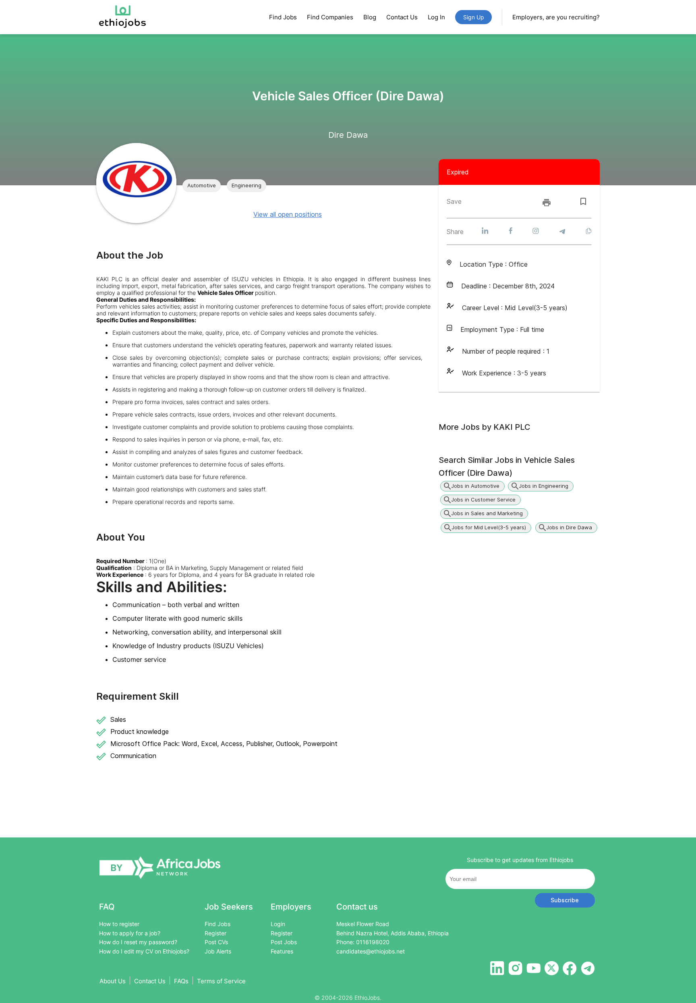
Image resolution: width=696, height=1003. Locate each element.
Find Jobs (283, 17)
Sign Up (473, 17)
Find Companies (330, 17)
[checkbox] (583, 201)
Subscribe (565, 900)
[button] (201, 185)
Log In (436, 17)
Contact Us (402, 17)
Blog (369, 17)
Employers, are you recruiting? (556, 17)
